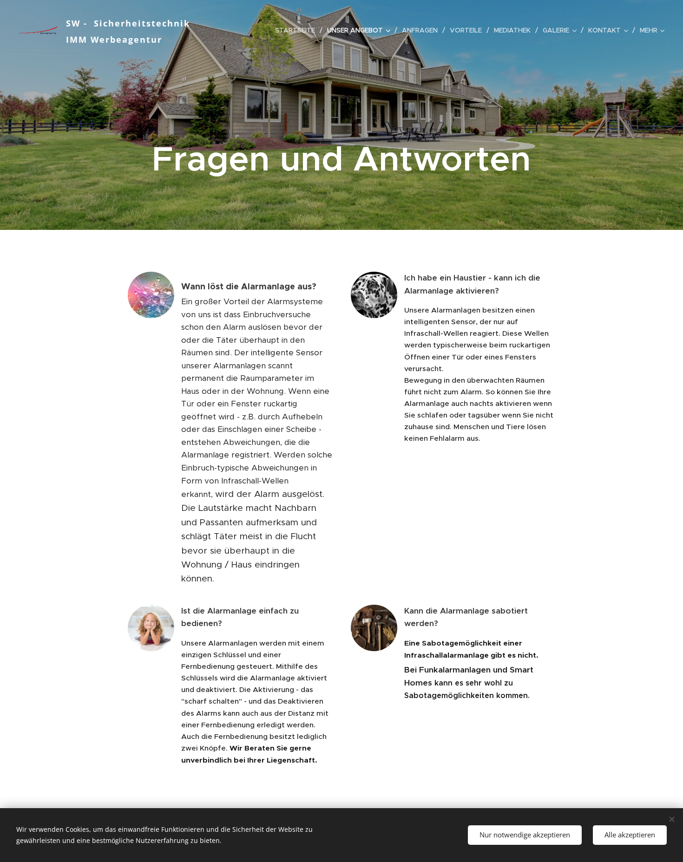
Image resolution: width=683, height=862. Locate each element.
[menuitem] (297, 30)
